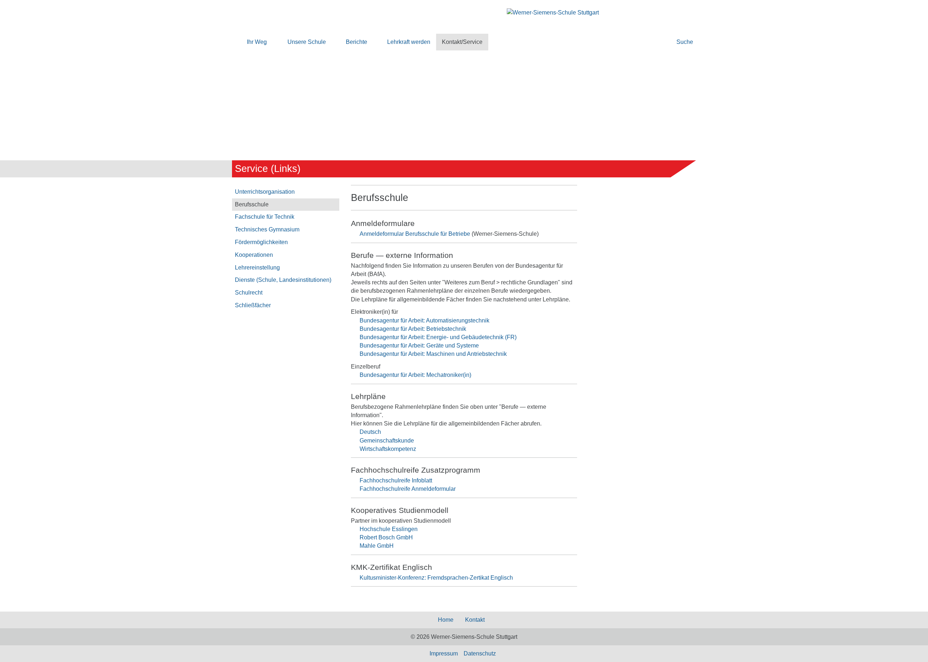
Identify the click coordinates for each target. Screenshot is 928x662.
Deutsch (370, 432)
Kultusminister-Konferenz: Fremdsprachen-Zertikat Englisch (436, 578)
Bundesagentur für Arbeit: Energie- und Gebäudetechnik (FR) (438, 337)
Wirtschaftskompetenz (388, 449)
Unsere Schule (306, 42)
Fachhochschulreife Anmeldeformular (408, 489)
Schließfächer (253, 305)
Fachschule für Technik (264, 217)
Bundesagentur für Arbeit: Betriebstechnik (413, 329)
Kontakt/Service (462, 42)
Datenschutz (480, 653)
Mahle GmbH (377, 546)
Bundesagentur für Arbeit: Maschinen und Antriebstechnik (433, 354)
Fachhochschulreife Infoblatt (396, 480)
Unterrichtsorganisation (265, 192)
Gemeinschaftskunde (387, 440)
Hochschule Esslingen (389, 529)
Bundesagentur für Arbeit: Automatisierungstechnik (424, 320)
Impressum (444, 653)
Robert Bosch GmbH (386, 537)
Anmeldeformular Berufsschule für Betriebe (415, 234)
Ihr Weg (257, 42)
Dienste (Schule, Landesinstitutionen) (283, 280)
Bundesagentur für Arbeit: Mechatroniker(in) (415, 375)
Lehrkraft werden (408, 42)
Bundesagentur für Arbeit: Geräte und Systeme (419, 345)
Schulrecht (248, 292)
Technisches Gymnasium (267, 229)
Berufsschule (252, 204)
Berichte (356, 42)
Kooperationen (254, 255)
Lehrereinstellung (257, 267)
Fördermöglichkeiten (261, 242)
